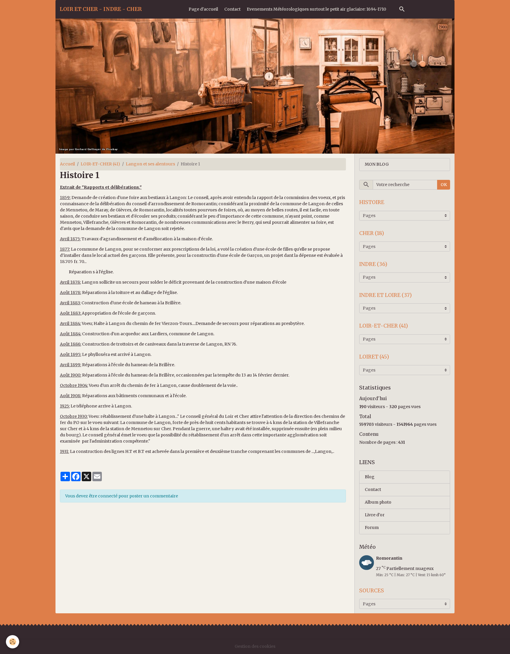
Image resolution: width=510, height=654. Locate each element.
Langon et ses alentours (150, 164)
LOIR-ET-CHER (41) (100, 164)
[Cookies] (12, 641)
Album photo (378, 502)
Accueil (67, 164)
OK (444, 184)
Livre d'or (375, 514)
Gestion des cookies (255, 646)
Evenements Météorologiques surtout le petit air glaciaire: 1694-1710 (316, 9)
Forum (372, 527)
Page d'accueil (203, 9)
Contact (232, 9)
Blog (370, 476)
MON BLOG (377, 164)
